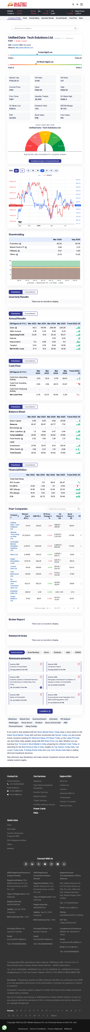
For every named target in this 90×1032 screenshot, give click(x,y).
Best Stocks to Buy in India (33, 747)
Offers (9, 844)
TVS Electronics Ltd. (14, 574)
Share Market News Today (48, 732)
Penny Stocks (27, 723)
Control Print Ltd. (13, 567)
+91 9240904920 (17, 784)
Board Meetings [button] (33, 652)
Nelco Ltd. (14, 554)
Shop (9, 825)
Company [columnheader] (13, 516)
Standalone (15, 292)
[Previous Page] (69, 608)
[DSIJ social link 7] (64, 864)
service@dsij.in (16, 794)
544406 (15, 45)
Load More (44, 711)
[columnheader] (25, 516)
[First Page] (65, 608)
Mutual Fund (24, 719)
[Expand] (20, 244)
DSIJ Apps (11, 829)
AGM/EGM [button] (79, 652)
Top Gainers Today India (64, 747)
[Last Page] (78, 608)
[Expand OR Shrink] (16, 328)
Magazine (37, 781)
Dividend (38, 723)
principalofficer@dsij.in (16, 939)
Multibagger (13, 723)
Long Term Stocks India (56, 750)
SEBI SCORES (63, 972)
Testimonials (65, 797)
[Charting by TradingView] (20, 222)
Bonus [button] (46, 652)
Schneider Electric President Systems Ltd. (14, 546)
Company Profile (14, 18)
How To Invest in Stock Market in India (30, 744)
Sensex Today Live (63, 735)
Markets (10, 848)
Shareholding (34, 18)
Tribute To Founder (68, 801)
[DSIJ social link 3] (38, 864)
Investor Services (40, 792)
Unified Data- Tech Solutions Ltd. (14, 526)
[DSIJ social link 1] (26, 864)
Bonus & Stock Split (53, 723)
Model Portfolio (39, 796)
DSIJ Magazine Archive (16, 840)
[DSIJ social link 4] (45, 864)
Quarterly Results (47, 18)
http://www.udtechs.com (24, 48)
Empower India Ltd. (14, 592)
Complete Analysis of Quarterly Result (45, 161)
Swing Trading (31, 726)
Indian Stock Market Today (18, 735)
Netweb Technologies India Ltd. (14, 535)
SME (65, 723)
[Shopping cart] (77, 4)
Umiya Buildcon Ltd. (13, 598)
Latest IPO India (73, 738)
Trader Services (40, 800)
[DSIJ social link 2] (32, 864)
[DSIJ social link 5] (51, 864)
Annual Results (61, 18)
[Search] (73, 4)
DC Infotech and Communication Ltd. (14, 583)
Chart (25, 18)
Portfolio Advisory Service (44, 804)
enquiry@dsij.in (16, 791)
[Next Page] (74, 608)
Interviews (54, 719)
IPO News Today (53, 738)
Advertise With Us (67, 793)
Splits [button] (68, 652)
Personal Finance (15, 726)
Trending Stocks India (33, 750)
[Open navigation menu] (81, 4)
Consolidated (30, 292)
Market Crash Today (68, 744)
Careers (63, 789)
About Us (63, 781)
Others (54, 1015)
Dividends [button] (57, 652)
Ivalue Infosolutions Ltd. (14, 561)
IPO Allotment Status (37, 738)
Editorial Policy (66, 806)
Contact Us (64, 785)
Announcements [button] (17, 652)
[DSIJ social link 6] (57, 864)
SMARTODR (75, 972)
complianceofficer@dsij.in (70, 942)
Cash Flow (73, 18)
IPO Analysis (65, 719)
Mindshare (12, 719)
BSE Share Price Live (49, 741)
